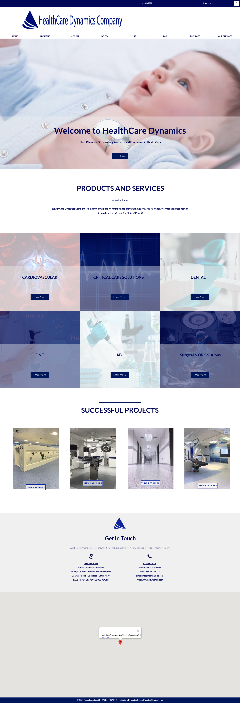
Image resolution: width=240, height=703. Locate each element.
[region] (37, 462)
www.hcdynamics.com (152, 579)
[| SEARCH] (236, 3)
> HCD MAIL (147, 3)
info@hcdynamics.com (152, 575)
